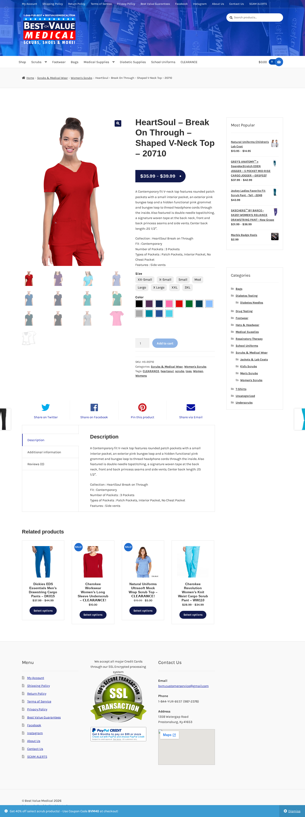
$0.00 (266, 62)
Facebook (181, 3)
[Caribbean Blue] (199, 304)
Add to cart (165, 343)
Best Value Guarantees (155, 3)
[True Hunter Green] (189, 304)
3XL (187, 287)
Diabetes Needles (251, 302)
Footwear (59, 62)
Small (182, 280)
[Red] (179, 304)
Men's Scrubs (249, 373)
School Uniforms (163, 62)
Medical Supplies (96, 62)
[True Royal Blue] (159, 313)
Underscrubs (244, 402)
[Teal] (149, 313)
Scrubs (36, 62)
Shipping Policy (52, 3)
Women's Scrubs (81, 78)
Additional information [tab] (44, 452)
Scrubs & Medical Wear (52, 78)
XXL (175, 287)
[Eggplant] (149, 304)
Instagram (200, 3)
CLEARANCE (189, 62)
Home (30, 78)
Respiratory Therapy (249, 338)
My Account (29, 3)
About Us (218, 3)
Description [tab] (35, 440)
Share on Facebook (94, 417)
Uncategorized (245, 396)
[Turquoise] (169, 313)
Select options (43, 610)
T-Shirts (241, 389)
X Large (158, 287)
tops (189, 371)
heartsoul (167, 371)
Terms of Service (101, 3)
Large (142, 287)
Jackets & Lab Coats (254, 359)
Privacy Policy (126, 3)
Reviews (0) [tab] (35, 464)
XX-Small (145, 280)
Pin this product (142, 417)
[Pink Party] (169, 304)
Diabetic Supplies (133, 62)
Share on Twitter (46, 417)
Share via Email (191, 417)
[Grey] (139, 313)
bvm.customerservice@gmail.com (183, 686)
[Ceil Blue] (209, 304)
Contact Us (236, 3)
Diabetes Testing (247, 295)
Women (198, 371)
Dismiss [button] (294, 811)
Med (197, 280)
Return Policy (76, 3)
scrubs (179, 371)
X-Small (165, 280)
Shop (22, 62)
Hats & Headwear (247, 325)
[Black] (139, 304)
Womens (141, 375)
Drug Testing (244, 311)
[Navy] (159, 304)
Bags (74, 62)
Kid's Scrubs (248, 366)
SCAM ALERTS (258, 3)
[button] (118, 123)
